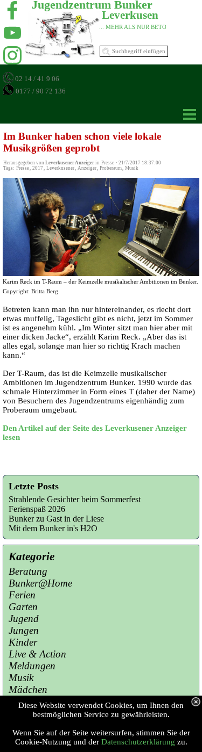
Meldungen (32, 665)
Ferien (22, 595)
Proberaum (111, 168)
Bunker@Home (40, 583)
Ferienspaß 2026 (37, 509)
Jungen (24, 630)
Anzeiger (87, 168)
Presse (22, 168)
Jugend (24, 618)
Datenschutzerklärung (138, 741)
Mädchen (28, 689)
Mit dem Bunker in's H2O (53, 528)
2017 (37, 168)
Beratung (28, 571)
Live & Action (37, 654)
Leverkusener (60, 168)
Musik (131, 168)
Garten (23, 606)
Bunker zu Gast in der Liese (56, 518)
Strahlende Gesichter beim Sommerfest (75, 499)
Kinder (23, 642)
